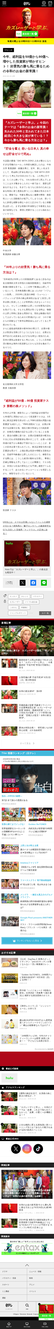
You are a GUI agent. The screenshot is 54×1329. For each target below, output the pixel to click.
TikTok (38, 1149)
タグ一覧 (45, 613)
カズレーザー (15, 602)
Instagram (27, 1149)
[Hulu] (27, 34)
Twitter (16, 1149)
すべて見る (26, 743)
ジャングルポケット (18, 613)
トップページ (8, 1309)
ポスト (22, 583)
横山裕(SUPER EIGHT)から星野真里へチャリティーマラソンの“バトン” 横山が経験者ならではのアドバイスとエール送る (36, 1023)
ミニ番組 (5, 1291)
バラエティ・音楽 (9, 1278)
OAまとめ (8, 50)
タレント (24, 596)
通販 (4, 1298)
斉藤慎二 (24, 607)
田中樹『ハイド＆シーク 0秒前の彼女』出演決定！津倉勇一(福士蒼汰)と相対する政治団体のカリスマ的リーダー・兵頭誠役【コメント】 (36, 993)
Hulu (27, 113)
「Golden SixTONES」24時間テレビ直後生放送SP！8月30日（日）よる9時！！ (36, 977)
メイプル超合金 (31, 602)
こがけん (13, 607)
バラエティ (37, 596)
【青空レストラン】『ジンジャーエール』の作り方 (35, 1007)
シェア (33, 583)
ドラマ (4, 1272)
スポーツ (5, 1285)
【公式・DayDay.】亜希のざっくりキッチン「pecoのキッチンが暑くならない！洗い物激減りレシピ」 (36, 962)
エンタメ (13, 596)
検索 (27, 1309)
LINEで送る (44, 583)
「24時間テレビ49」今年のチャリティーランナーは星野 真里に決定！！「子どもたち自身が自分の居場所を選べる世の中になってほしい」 (36, 1038)
